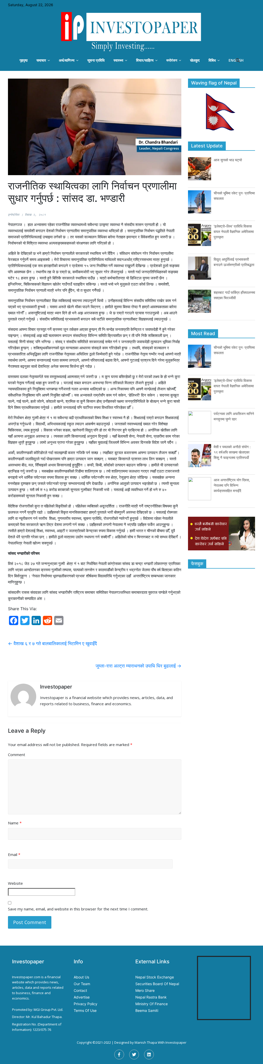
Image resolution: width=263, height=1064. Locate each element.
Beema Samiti (146, 1010)
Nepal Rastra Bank (151, 997)
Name (15, 822)
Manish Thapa (146, 1042)
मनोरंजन (171, 60)
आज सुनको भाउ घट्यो (228, 160)
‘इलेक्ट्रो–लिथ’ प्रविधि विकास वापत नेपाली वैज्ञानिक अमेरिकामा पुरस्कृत (234, 231)
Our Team (82, 984)
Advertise (82, 997)
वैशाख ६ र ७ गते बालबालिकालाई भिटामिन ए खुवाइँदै (52, 643)
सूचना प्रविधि (96, 60)
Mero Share (145, 990)
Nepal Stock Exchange (154, 977)
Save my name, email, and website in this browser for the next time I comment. (78, 908)
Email (14, 854)
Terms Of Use (85, 1010)
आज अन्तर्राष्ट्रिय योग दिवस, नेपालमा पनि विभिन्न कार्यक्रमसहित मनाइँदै (232, 485)
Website (15, 883)
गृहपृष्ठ (23, 60)
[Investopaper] (131, 31)
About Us (81, 977)
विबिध (212, 60)
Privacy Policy (85, 1004)
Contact (80, 990)
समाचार (41, 60)
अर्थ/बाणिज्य (66, 60)
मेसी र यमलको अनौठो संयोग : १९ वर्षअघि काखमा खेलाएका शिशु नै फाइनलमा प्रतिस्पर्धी (232, 452)
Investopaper (175, 1042)
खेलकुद (195, 60)
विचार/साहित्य (145, 60)
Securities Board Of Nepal (157, 984)
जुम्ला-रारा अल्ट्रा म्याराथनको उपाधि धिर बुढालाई (138, 665)
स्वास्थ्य (118, 60)
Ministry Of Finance (151, 1004)
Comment (16, 754)
